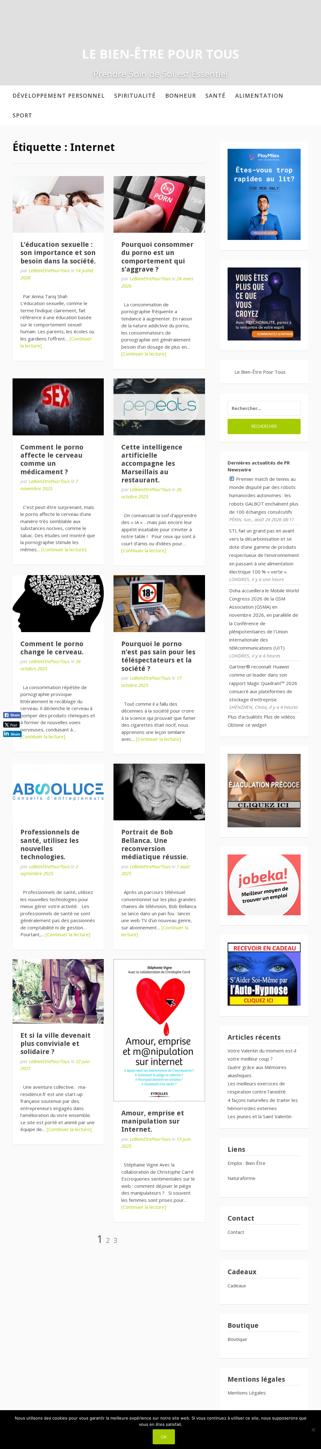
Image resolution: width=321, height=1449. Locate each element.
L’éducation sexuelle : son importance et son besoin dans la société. (58, 253)
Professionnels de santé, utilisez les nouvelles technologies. (50, 844)
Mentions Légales (247, 1392)
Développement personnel (59, 95)
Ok (164, 1437)
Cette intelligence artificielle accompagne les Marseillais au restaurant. (151, 463)
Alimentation (259, 95)
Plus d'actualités (245, 717)
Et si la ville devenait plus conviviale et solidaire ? (55, 1043)
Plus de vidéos (279, 717)
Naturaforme (242, 1178)
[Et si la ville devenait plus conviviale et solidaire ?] (58, 991)
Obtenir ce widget (247, 725)
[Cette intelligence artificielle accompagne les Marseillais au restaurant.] (159, 406)
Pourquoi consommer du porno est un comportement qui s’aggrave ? (157, 257)
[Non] (313, 1429)
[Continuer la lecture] (143, 354)
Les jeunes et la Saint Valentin (260, 1116)
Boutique (237, 1339)
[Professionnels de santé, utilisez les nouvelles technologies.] (58, 792)
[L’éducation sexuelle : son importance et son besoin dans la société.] (58, 204)
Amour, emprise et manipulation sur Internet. (152, 1121)
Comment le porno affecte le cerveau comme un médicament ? (51, 459)
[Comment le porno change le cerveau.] (58, 603)
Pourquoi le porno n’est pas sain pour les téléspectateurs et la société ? (158, 656)
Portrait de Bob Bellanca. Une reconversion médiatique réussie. (154, 844)
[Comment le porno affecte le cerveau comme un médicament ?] (58, 406)
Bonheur (180, 95)
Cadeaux (237, 1285)
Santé (215, 95)
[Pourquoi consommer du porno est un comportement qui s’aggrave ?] (159, 204)
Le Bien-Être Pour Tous (160, 53)
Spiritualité (135, 95)
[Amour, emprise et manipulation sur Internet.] (159, 1030)
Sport (22, 115)
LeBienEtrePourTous (49, 270)
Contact (236, 1232)
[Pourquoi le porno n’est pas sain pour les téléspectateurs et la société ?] (159, 603)
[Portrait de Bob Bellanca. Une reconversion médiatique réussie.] (159, 792)
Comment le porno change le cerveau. (52, 648)
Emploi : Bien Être (247, 1163)
